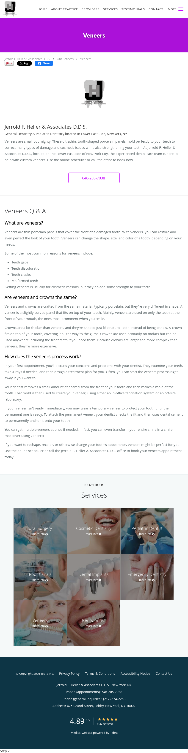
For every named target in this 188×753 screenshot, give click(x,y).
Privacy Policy (69, 673)
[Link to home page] (8, 8)
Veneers (85, 59)
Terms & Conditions (100, 673)
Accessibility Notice (135, 673)
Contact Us (164, 673)
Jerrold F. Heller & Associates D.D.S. (27, 59)
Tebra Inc (47, 674)
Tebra (114, 733)
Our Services (65, 59)
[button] (180, 9)
